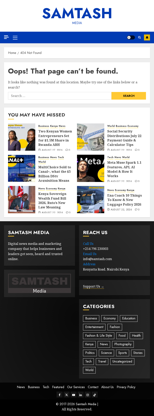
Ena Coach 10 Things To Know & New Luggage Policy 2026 (124, 200)
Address (89, 264)
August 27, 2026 (52, 150)
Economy (133, 126)
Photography (123, 344)
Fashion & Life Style (98, 335)
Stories (138, 352)
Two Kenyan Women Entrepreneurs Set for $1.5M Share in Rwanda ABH (55, 138)
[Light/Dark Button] (131, 37)
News (62, 126)
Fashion (115, 327)
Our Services (76, 387)
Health (136, 335)
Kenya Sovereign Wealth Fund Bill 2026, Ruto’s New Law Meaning (52, 200)
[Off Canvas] (6, 37)
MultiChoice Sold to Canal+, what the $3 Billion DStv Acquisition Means (54, 174)
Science (106, 352)
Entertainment (94, 327)
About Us (107, 387)
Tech (61, 157)
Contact (93, 387)
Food (122, 335)
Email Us (89, 254)
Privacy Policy (126, 387)
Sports (122, 352)
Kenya (54, 126)
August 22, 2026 (121, 150)
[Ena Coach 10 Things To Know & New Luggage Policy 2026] (90, 199)
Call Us (88, 243)
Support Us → (93, 286)
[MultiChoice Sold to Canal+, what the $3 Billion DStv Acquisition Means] (21, 168)
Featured (58, 387)
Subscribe (147, 37)
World (111, 126)
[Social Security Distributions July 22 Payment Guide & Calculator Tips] (90, 137)
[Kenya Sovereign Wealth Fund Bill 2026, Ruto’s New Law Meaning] (21, 199)
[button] (15, 37)
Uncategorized (122, 361)
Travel (102, 361)
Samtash (77, 13)
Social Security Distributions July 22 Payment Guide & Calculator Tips (124, 138)
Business (43, 126)
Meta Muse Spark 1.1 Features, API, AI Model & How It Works (124, 169)
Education (128, 318)
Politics (90, 352)
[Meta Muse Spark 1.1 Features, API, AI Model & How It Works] (90, 168)
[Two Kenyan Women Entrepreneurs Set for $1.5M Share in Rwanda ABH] (21, 137)
